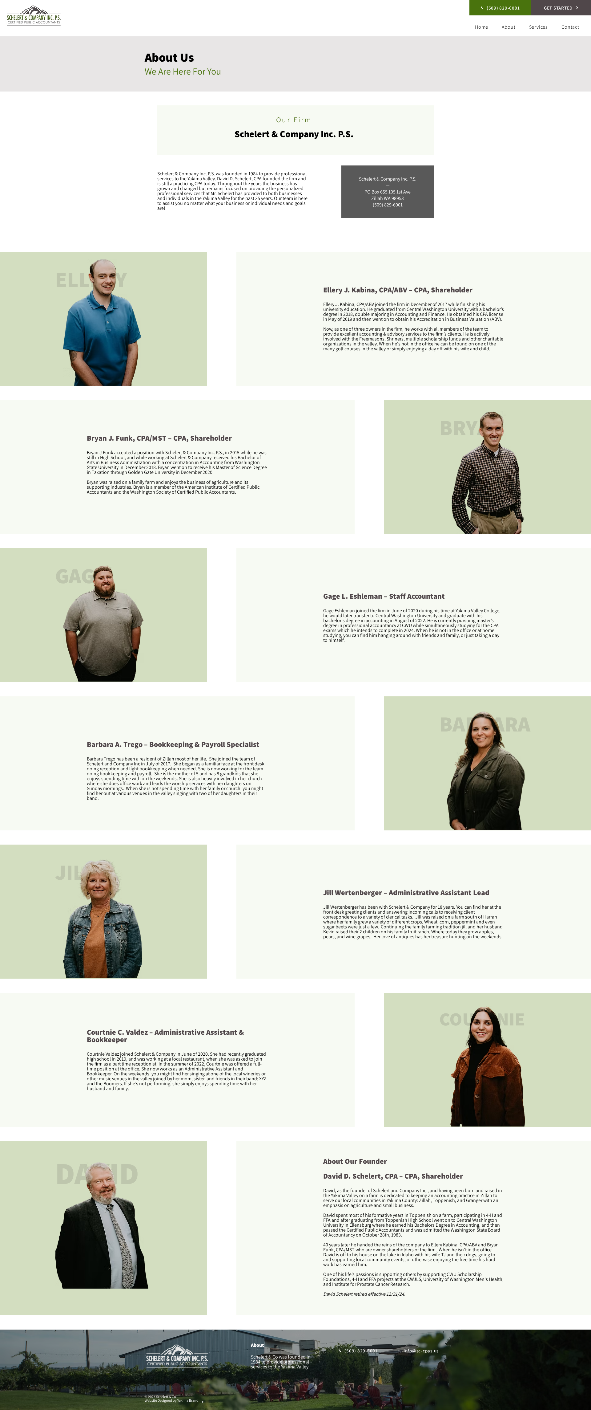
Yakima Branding (190, 1400)
